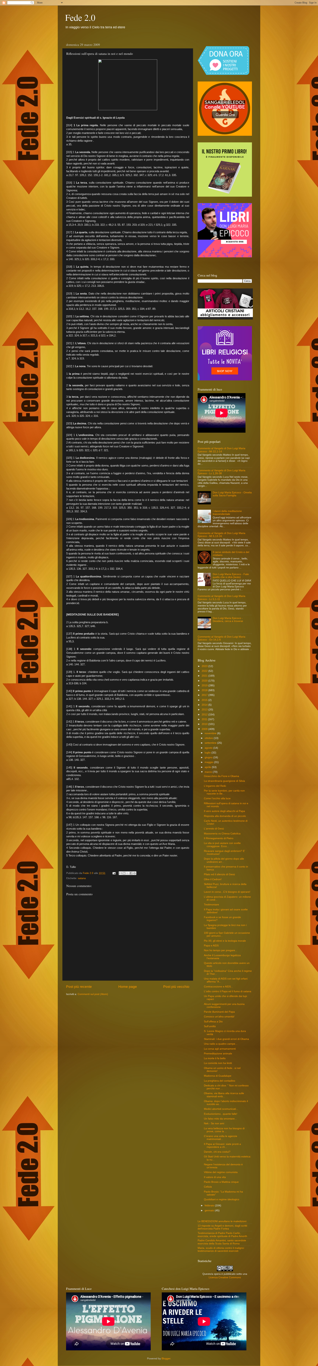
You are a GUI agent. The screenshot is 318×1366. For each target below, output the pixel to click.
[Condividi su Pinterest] (134, 873)
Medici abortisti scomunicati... (221, 1109)
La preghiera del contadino (219, 1080)
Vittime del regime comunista (221, 1172)
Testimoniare (211, 904)
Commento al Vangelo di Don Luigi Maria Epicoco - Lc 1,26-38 (221, 472)
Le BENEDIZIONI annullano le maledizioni (222, 1221)
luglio (208, 752)
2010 (205, 724)
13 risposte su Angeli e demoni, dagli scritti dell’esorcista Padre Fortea (222, 1227)
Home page (127, 987)
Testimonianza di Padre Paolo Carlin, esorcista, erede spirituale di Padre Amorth (222, 1234)
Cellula (208, 1186)
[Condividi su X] (127, 873)
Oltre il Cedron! (213, 879)
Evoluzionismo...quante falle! (220, 1114)
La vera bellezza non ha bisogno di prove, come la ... (224, 1130)
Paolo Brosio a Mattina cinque (221, 1182)
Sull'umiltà (210, 1026)
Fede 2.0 (80, 17)
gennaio (210, 1210)
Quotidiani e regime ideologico (221, 1199)
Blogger (166, 1358)
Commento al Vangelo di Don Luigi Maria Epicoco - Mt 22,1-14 (221, 450)
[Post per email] (113, 873)
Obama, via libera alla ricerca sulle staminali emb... (224, 1095)
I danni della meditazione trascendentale (227, 512)
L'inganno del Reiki (215, 786)
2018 (205, 690)
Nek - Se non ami (214, 1123)
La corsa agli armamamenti (220, 1048)
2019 (205, 685)
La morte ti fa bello (215, 1058)
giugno (209, 757)
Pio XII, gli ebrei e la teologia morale (225, 940)
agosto (209, 747)
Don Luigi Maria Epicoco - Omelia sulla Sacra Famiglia (232, 494)
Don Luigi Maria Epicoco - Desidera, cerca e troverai (228, 619)
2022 (205, 671)
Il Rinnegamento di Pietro (218, 838)
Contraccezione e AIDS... (218, 986)
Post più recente (79, 987)
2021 (205, 675)
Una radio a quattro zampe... (220, 1043)
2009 (205, 729)
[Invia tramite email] (120, 873)
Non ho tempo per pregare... (220, 950)
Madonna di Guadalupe (217, 1075)
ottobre (209, 738)
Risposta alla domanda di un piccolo (225, 816)
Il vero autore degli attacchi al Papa (224, 811)
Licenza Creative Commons (225, 1277)
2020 (205, 680)
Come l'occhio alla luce (217, 798)
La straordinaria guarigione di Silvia (224, 781)
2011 (205, 719)
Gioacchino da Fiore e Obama (221, 776)
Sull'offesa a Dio (213, 1021)
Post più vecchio (176, 987)
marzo (209, 772)
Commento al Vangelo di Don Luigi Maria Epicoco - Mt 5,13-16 (221, 534)
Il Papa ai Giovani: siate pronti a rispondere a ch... (222, 1145)
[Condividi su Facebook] (131, 873)
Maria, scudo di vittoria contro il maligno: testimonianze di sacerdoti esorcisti (221, 1249)
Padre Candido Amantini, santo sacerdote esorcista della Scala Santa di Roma (222, 1242)
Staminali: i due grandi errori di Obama (226, 1039)
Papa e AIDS (211, 945)
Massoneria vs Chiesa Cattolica (222, 833)
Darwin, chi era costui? (217, 1151)
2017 (205, 695)
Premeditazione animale (218, 1053)
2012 (205, 714)
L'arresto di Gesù (214, 828)
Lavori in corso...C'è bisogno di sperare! (227, 891)
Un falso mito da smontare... (220, 1118)
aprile (208, 767)
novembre (211, 733)
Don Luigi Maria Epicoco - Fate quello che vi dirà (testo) (231, 576)
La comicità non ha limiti (218, 1063)
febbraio (210, 1205)
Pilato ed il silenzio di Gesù (219, 874)
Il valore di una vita (215, 1177)
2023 (205, 666)
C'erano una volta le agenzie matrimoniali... (220, 1137)
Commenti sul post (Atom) (93, 994)
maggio (209, 762)
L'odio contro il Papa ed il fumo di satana (227, 991)
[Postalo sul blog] (124, 873)
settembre (211, 742)
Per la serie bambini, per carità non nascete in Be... (224, 792)
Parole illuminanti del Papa (219, 1011)
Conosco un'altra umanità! (219, 1016)
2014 (205, 704)
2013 (205, 709)
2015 (205, 700)
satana (82, 878)
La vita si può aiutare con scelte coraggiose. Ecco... (222, 844)
